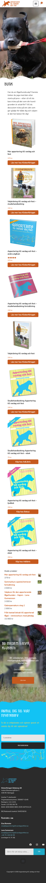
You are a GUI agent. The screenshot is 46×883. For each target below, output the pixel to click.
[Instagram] (36, 844)
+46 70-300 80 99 (8, 835)
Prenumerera (23, 745)
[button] (36, 3)
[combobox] (19, 851)
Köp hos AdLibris (23, 461)
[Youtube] (43, 844)
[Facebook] (30, 844)
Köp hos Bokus (23, 511)
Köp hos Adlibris (23, 561)
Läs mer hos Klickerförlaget (23, 162)
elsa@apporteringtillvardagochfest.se (14, 826)
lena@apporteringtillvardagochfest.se (15, 833)
